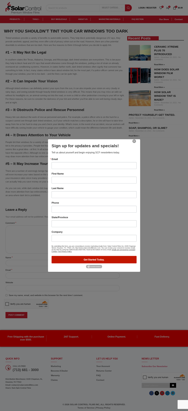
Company (57, 232)
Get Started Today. (94, 259)
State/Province (60, 217)
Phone (55, 203)
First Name (58, 173)
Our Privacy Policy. (65, 251)
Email (55, 159)
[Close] (136, 143)
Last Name (58, 188)
